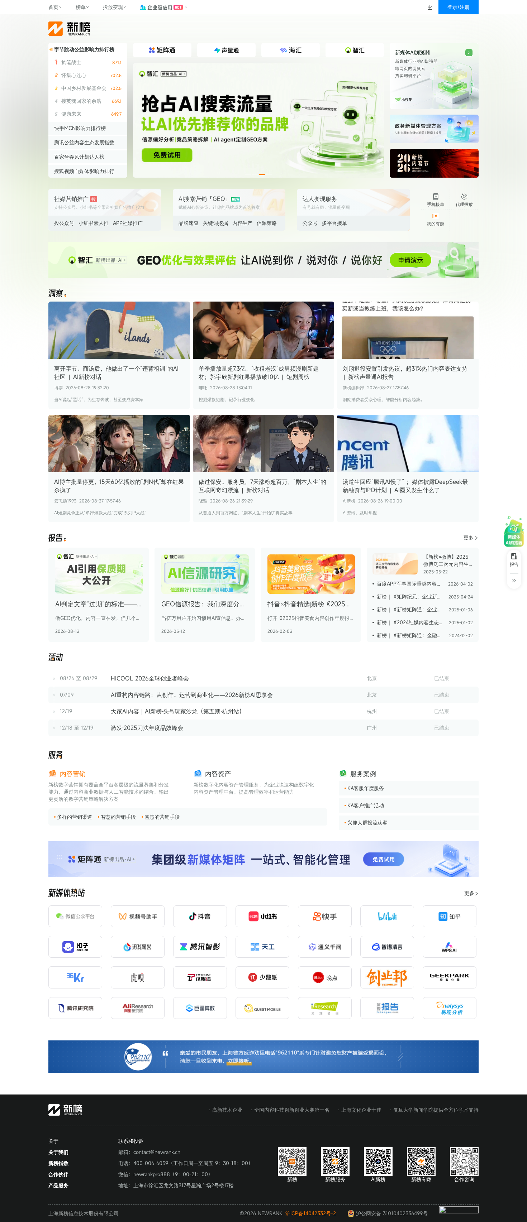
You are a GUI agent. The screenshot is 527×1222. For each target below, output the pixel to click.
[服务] (55, 755)
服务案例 (363, 773)
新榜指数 (58, 1163)
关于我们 (58, 1152)
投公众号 (64, 223)
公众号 (310, 223)
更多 (469, 537)
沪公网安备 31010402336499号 (392, 1213)
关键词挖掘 (215, 223)
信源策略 (267, 223)
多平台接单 (334, 223)
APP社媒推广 (128, 223)
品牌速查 (189, 223)
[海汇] (258, 120)
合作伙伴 (58, 1174)
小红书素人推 (94, 223)
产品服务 (58, 1185)
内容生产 (242, 223)
